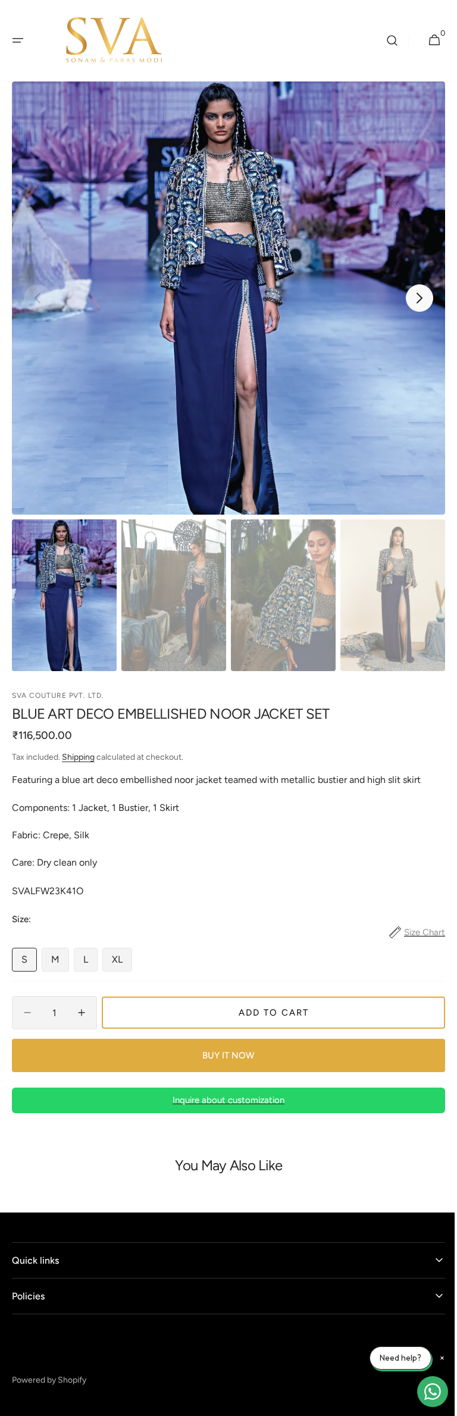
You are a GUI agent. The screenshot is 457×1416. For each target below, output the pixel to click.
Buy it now (224, 1055)
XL (122, 963)
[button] (18, 40)
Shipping (78, 757)
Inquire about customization (224, 1100)
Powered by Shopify (49, 1380)
